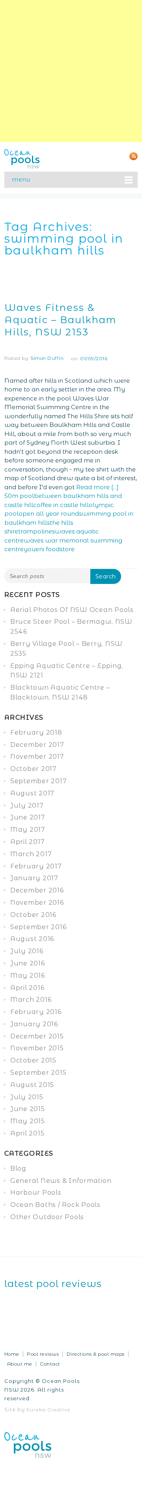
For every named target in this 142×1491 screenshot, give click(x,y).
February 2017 (36, 866)
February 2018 (36, 732)
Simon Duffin (47, 358)
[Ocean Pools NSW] (22, 158)
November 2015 (37, 1048)
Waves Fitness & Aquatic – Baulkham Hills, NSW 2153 (60, 320)
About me (19, 1364)
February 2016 (36, 1012)
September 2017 (38, 781)
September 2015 (38, 1072)
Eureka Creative (48, 1409)
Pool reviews (43, 1354)
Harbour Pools (36, 1192)
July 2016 (26, 951)
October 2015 (33, 1060)
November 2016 (37, 902)
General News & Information (61, 1180)
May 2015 (27, 1121)
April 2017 (27, 842)
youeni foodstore (49, 549)
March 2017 (31, 854)
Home (11, 1354)
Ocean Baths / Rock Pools (55, 1205)
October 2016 (33, 915)
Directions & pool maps (96, 1354)
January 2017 (34, 878)
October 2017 (33, 769)
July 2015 (26, 1097)
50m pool (19, 495)
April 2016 (27, 988)
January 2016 (34, 1024)
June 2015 (27, 1109)
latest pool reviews (53, 1283)
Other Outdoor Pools (47, 1217)
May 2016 (27, 975)
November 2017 (37, 756)
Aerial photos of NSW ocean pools (72, 610)
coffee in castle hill (61, 505)
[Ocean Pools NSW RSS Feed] (133, 155)
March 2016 (31, 999)
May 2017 (27, 829)
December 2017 (37, 744)
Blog (18, 1168)
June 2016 (27, 963)
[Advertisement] (71, 71)
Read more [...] (97, 487)
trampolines (36, 531)
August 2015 (32, 1085)
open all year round (49, 513)
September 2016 (38, 927)
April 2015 (27, 1133)
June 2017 (27, 817)
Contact (50, 1364)
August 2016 (32, 939)
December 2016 (37, 890)
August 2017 (32, 793)
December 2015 (37, 1036)
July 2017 (27, 805)
